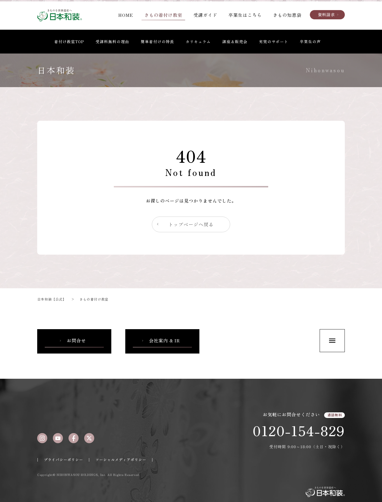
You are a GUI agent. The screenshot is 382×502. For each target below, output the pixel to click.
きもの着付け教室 (163, 14)
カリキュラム (198, 41)
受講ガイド (205, 14)
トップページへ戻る (184, 224)
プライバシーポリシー (63, 459)
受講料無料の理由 (112, 41)
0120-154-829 (299, 430)
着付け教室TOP (69, 41)
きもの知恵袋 (287, 14)
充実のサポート (273, 41)
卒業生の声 (310, 41)
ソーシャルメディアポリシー (120, 459)
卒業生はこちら (245, 14)
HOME (125, 14)
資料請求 (328, 14)
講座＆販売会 (234, 41)
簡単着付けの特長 (157, 41)
